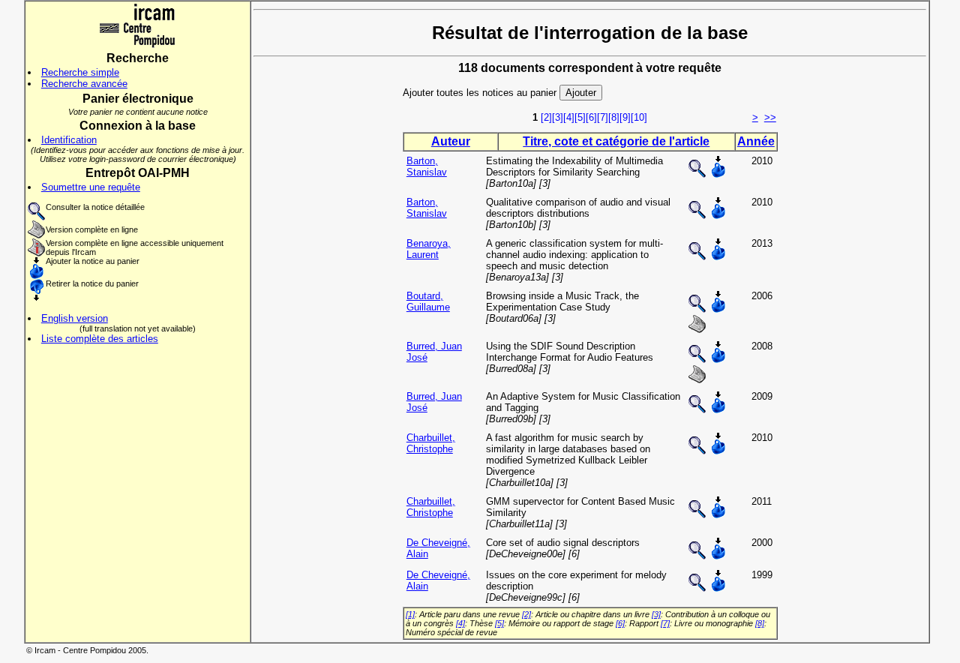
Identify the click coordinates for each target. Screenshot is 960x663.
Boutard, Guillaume (428, 301)
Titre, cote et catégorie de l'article (616, 141)
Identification (69, 140)
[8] (614, 117)
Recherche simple (80, 72)
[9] (625, 117)
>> (770, 117)
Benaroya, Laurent (428, 249)
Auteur (450, 141)
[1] (410, 614)
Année (756, 141)
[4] (568, 117)
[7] (602, 117)
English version (74, 318)
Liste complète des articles (99, 338)
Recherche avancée (84, 83)
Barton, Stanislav (426, 166)
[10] (639, 117)
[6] (591, 117)
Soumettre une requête (90, 187)
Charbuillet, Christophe (430, 443)
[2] (546, 117)
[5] (580, 117)
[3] (557, 117)
